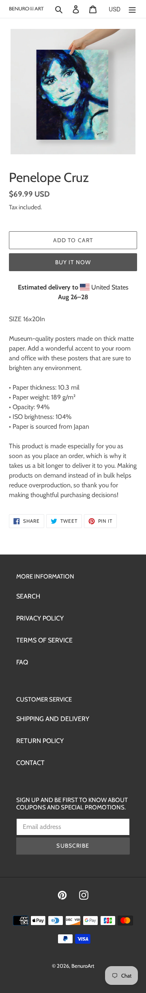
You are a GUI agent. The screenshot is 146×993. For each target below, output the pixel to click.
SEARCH (28, 596)
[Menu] (132, 9)
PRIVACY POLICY (40, 618)
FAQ (22, 662)
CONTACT (30, 763)
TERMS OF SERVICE (44, 640)
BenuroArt (82, 965)
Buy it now (73, 262)
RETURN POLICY (40, 741)
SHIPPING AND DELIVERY (52, 719)
